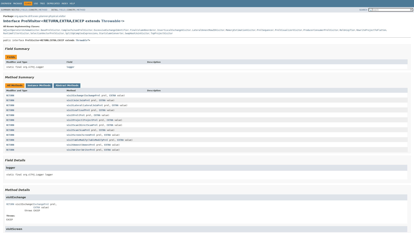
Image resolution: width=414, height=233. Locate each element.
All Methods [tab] (14, 85)
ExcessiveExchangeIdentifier (111, 30)
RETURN (10, 95)
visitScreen (74, 135)
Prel (82, 115)
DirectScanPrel (89, 125)
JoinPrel (85, 100)
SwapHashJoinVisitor (137, 33)
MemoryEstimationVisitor (241, 30)
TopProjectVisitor (162, 33)
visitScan (72, 125)
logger (70, 67)
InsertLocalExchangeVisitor (174, 30)
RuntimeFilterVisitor (16, 33)
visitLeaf (72, 110)
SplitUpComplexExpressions (81, 33)
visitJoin (72, 100)
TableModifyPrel (98, 140)
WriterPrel (88, 150)
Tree (42, 3)
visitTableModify (77, 140)
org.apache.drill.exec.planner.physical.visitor (40, 16)
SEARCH (363, 10)
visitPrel (72, 115)
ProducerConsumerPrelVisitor (320, 30)
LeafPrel (85, 110)
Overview (6, 3)
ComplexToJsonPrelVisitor (77, 30)
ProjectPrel (90, 120)
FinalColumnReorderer (143, 30)
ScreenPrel (88, 135)
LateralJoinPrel (93, 105)
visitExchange (75, 95)
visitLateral (74, 105)
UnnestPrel (88, 145)
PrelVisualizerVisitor (288, 30)
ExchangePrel (92, 95)
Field (24, 10)
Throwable (110, 21)
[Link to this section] (32, 48)
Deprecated (53, 3)
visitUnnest (74, 145)
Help (72, 3)
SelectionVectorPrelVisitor (47, 33)
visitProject (74, 120)
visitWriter (74, 150)
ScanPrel (85, 130)
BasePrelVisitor (50, 30)
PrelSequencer (265, 30)
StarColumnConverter (111, 33)
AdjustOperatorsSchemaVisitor (21, 30)
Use (36, 3)
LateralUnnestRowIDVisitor (208, 30)
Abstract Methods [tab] (67, 85)
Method (43, 10)
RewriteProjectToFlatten (371, 30)
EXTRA (112, 95)
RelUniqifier (347, 30)
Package (17, 3)
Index (65, 3)
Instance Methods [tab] (39, 85)
